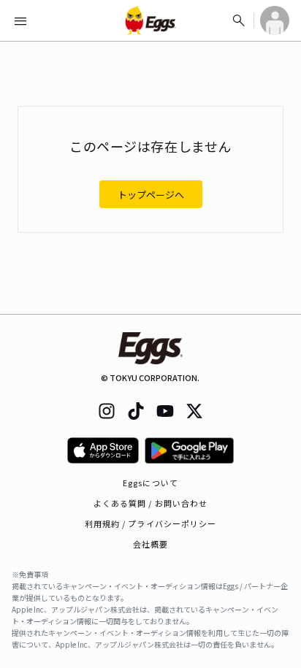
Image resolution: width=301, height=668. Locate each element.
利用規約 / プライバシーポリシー (151, 523)
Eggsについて (150, 482)
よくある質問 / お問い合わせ (151, 503)
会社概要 (150, 544)
